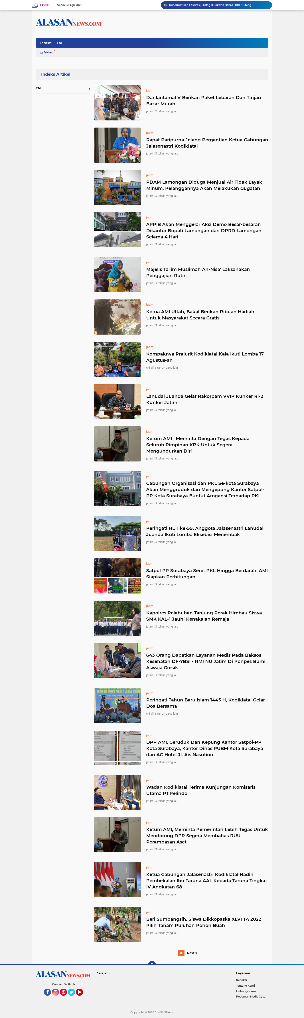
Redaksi (241, 980)
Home (44, 5)
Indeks (45, 43)
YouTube (82, 998)
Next (191, 953)
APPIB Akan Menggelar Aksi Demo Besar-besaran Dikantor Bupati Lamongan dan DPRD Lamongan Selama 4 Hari (203, 231)
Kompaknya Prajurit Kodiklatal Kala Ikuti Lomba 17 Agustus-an (205, 357)
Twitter (73, 998)
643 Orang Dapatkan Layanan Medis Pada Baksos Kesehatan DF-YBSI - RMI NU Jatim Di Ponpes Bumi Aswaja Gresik (205, 661)
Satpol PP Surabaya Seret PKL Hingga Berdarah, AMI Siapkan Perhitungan (207, 573)
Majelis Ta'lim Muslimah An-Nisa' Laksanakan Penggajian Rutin (198, 272)
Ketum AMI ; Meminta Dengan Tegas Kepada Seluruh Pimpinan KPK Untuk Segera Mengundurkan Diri (197, 445)
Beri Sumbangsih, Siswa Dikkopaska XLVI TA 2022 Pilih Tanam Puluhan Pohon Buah (203, 922)
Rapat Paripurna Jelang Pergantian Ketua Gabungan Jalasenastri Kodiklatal (207, 143)
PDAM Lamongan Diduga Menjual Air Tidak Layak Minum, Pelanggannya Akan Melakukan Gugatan (204, 185)
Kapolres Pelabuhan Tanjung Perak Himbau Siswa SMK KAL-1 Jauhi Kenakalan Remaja (204, 616)
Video (48, 52)
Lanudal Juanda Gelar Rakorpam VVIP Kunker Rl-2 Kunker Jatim (204, 399)
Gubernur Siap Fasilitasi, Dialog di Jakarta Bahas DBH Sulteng (210, 5)
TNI (59, 43)
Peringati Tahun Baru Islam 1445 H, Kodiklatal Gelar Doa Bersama (205, 703)
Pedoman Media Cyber (251, 996)
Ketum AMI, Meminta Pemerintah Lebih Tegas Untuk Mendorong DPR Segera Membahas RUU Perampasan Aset (207, 836)
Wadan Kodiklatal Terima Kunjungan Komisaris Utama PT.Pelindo (200, 790)
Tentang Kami (245, 985)
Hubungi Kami (246, 991)
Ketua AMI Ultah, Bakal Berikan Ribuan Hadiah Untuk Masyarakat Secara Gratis (200, 315)
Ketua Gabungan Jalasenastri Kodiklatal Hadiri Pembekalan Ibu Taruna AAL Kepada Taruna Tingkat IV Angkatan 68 (206, 881)
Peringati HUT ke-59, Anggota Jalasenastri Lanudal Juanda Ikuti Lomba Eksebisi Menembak (204, 531)
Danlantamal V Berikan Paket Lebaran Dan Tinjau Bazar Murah (203, 100)
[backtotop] (152, 965)
